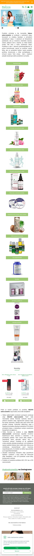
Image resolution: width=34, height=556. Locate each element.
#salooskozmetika (10, 469)
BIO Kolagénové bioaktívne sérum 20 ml (25, 375)
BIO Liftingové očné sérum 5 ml (9, 375)
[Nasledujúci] (31, 18)
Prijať (17, 548)
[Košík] (28, 7)
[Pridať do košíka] (8, 400)
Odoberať (27, 492)
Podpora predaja (17, 525)
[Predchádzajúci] (2, 18)
